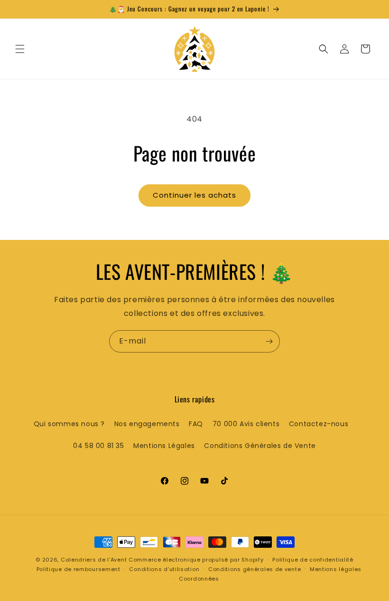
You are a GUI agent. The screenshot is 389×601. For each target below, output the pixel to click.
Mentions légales (335, 569)
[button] (19, 48)
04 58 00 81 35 (98, 445)
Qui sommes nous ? (69, 424)
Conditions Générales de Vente (259, 445)
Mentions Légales (164, 445)
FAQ (196, 424)
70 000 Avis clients (246, 424)
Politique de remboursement (78, 569)
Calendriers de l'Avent (94, 559)
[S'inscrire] (269, 341)
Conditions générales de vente (254, 569)
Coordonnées (199, 578)
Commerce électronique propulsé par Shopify (196, 559)
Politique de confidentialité (312, 559)
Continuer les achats (194, 195)
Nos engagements (147, 424)
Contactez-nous (318, 424)
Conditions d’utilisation (164, 569)
